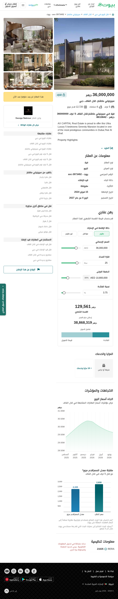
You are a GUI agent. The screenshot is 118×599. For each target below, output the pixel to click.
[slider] (76, 248)
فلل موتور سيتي (44, 232)
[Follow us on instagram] (13, 571)
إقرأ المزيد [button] (108, 148)
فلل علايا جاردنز (45, 177)
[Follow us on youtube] (7, 571)
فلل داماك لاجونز (44, 226)
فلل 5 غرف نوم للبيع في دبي (39, 154)
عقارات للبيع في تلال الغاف (40, 143)
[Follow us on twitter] (27, 571)
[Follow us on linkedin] (20, 571)
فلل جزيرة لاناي (45, 198)
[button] (3, 300)
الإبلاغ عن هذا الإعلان (25, 269)
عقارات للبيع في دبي (43, 138)
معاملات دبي (47, 5)
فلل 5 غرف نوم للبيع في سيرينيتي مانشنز (34, 165)
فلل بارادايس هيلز (44, 211)
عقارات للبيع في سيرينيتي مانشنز (38, 149)
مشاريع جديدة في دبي (42, 260)
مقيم (102, 234)
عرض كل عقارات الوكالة (29, 125)
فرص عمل (99, 571)
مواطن (85, 234)
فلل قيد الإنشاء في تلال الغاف (39, 244)
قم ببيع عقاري (77, 5)
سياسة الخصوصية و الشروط (102, 576)
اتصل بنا (88, 571)
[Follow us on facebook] (34, 571)
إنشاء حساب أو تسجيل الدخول (11, 5)
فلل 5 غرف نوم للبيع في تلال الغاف (37, 159)
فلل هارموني (46, 188)
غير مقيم (69, 234)
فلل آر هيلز (47, 221)
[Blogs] (33, 5)
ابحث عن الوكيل (91, 5)
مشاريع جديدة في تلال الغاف (39, 255)
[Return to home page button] (106, 5)
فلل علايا (47, 182)
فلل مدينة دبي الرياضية (42, 216)
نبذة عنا (111, 571)
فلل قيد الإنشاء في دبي (41, 250)
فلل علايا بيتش (45, 193)
